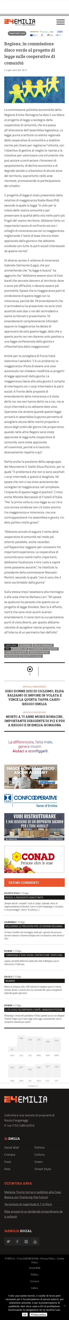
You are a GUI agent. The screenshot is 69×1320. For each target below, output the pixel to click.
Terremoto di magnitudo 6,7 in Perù (28, 1204)
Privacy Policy (48, 1258)
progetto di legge (31, 656)
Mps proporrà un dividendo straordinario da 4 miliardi (33, 1214)
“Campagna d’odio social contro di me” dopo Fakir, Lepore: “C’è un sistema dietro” (35, 955)
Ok (24, 1314)
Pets (7, 1169)
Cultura (39, 1154)
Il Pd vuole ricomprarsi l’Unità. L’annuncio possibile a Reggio (35, 1009)
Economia (25, 645)
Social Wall (11, 1147)
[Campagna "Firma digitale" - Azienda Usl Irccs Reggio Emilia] (34, 36)
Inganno (10, 981)
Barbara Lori (20, 648)
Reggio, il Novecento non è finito (24, 897)
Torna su (33, 1086)
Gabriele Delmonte (16, 652)
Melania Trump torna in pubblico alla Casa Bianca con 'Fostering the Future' (32, 1194)
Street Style (42, 1169)
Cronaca (9, 1154)
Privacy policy (38, 1314)
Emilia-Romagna (43, 645)
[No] (64, 1305)
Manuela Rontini (39, 652)
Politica (39, 1147)
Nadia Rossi (12, 656)
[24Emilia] (27, 22)
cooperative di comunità (43, 648)
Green (38, 1161)
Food (7, 1161)
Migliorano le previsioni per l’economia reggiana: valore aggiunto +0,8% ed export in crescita (35, 926)
